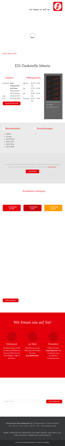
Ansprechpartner (52, 350)
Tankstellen (15, 433)
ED (59, 433)
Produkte (26, 433)
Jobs (16, 435)
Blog (54, 433)
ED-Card (36, 433)
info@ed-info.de (50, 426)
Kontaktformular (32, 355)
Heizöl (44, 433)
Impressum (33, 435)
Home (5, 433)
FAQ (49, 433)
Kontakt (23, 435)
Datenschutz (52, 167)
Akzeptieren (32, 171)
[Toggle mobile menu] (61, 14)
